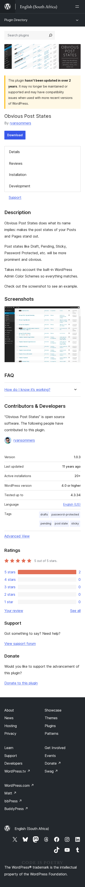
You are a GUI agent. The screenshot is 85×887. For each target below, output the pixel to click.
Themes (51, 718)
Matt (10, 793)
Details (14, 152)
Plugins (50, 726)
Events (50, 755)
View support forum (20, 643)
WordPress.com (19, 785)
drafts (44, 514)
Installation (17, 174)
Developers (13, 763)
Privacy (10, 733)
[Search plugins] (50, 35)
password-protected (65, 514)
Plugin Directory (15, 20)
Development (19, 186)
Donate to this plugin (21, 683)
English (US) (72, 504)
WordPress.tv (17, 771)
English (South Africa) (32, 828)
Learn (8, 748)
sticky (75, 523)
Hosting (10, 726)
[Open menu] (78, 6)
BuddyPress (16, 809)
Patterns (51, 733)
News (9, 718)
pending (46, 523)
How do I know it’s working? (27, 390)
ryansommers (20, 123)
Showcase (53, 710)
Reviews (15, 163)
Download (15, 135)
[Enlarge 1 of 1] (75, 312)
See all (75, 610)
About (9, 710)
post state (61, 523)
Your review (13, 610)
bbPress (13, 801)
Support (15, 197)
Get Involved (55, 748)
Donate (53, 763)
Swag (51, 771)
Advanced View (17, 536)
